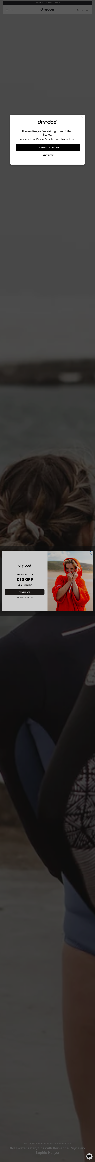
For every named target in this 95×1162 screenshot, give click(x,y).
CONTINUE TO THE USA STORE (48, 147)
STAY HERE (48, 155)
